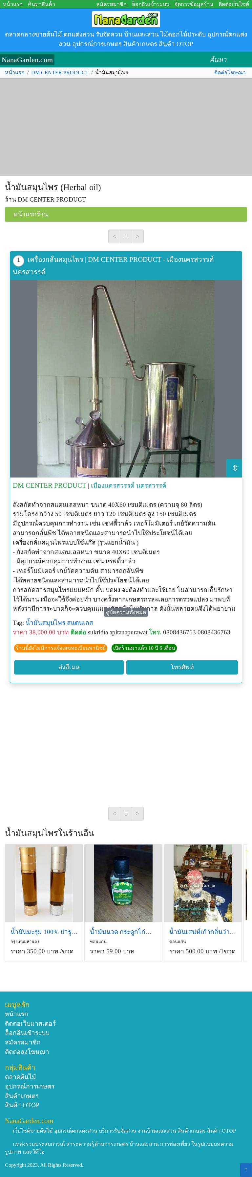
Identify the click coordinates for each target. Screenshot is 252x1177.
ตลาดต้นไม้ (20, 1076)
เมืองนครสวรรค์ (113, 485)
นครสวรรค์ (151, 485)
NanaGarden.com (27, 60)
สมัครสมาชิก (111, 4)
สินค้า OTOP (22, 1105)
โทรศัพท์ (182, 667)
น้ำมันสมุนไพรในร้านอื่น (49, 833)
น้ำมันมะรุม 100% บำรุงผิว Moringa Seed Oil (43, 931)
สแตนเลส (80, 622)
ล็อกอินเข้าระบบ (150, 4)
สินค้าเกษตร (22, 1095)
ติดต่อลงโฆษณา (27, 1051)
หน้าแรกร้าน (30, 214)
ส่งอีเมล (69, 667)
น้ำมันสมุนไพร (45, 622)
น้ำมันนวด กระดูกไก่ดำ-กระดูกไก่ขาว (123, 931)
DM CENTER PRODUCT (60, 72)
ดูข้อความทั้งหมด (126, 612)
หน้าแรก (13, 4)
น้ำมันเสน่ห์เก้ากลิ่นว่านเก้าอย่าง (202, 931)
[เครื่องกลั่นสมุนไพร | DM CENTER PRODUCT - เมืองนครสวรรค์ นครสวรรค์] (126, 379)
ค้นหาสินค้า (41, 4)
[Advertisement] (126, 127)
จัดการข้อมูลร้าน (194, 4)
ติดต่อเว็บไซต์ (234, 4)
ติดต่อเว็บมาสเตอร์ (30, 1023)
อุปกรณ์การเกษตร (29, 1086)
